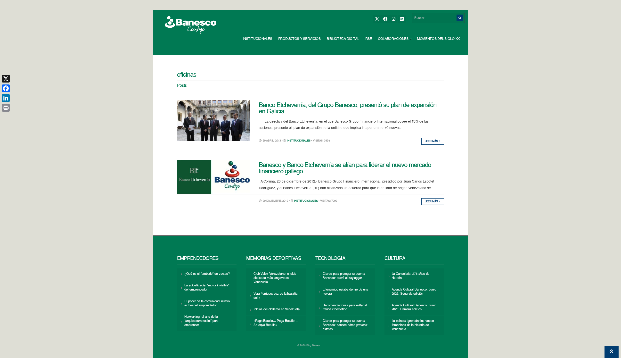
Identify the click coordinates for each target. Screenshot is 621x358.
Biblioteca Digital (343, 39)
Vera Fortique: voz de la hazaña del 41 (275, 296)
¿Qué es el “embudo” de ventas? (207, 273)
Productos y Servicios (299, 39)
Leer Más (432, 141)
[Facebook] (385, 19)
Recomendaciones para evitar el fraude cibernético (345, 307)
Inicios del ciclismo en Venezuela (276, 309)
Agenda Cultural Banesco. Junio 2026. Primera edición (414, 307)
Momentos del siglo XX (438, 39)
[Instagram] (393, 19)
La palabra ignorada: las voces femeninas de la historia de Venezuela (413, 325)
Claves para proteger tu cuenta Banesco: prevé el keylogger (344, 276)
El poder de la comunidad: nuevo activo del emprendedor (207, 303)
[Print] (6, 108)
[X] (377, 19)
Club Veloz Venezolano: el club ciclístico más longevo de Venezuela (274, 278)
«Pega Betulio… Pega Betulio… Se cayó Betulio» (275, 323)
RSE (368, 39)
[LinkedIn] (402, 19)
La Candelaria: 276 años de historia (410, 276)
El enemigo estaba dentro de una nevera (345, 291)
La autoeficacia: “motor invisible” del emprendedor (206, 287)
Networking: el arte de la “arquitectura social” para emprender (201, 321)
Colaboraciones (393, 39)
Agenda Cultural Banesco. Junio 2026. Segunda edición (414, 291)
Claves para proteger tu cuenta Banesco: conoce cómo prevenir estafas (345, 325)
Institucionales (257, 39)
